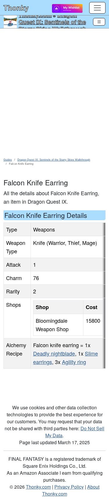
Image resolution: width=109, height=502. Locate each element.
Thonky (15, 7)
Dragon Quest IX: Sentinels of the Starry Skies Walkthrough (52, 22)
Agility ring (74, 361)
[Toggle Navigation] (99, 22)
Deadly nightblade (54, 353)
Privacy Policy (69, 486)
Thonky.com (38, 486)
